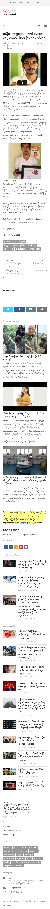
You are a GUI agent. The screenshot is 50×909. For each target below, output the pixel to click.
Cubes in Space (10, 242)
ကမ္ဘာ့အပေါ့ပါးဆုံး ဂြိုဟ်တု (14, 245)
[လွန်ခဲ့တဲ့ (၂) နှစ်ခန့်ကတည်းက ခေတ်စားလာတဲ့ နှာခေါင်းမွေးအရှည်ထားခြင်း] (9, 667)
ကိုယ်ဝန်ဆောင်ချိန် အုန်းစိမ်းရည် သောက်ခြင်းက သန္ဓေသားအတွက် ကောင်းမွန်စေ (23, 415)
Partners (6, 822)
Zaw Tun (8, 48)
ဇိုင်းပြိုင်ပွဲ (32, 245)
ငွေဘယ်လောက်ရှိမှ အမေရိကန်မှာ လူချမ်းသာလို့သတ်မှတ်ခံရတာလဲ (32, 686)
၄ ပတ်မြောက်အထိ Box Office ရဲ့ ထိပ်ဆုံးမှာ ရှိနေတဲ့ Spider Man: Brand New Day (32, 564)
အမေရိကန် (35, 862)
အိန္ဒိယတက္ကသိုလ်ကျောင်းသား (28, 249)
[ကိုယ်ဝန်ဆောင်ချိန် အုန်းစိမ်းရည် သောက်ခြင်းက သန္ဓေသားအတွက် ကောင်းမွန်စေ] (25, 383)
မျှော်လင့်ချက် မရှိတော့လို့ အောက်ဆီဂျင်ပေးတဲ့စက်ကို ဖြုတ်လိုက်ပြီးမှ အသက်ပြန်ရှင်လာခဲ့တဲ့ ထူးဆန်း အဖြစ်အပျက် (24, 481)
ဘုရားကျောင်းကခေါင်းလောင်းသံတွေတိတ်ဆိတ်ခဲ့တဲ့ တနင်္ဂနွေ (31, 784)
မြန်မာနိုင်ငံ (38, 858)
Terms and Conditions (12, 830)
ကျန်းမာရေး (22, 851)
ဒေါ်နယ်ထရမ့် (9, 858)
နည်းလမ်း (20, 858)
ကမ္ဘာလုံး (21, 242)
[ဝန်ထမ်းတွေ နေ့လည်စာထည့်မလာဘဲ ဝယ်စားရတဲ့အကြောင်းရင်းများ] (9, 737)
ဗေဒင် (29, 858)
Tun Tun (32, 660)
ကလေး (23, 847)
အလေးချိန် (8, 249)
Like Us (14, 2)
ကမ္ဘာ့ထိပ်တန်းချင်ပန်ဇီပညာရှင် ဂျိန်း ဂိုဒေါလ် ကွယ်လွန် (22, 358)
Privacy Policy (8, 834)
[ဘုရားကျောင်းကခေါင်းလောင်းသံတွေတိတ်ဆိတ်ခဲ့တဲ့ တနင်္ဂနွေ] (9, 782)
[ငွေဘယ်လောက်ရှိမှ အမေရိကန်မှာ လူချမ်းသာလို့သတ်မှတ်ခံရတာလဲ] (9, 683)
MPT (15, 847)
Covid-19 (7, 847)
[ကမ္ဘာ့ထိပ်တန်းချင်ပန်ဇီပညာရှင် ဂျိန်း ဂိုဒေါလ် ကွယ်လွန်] (25, 326)
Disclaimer (7, 826)
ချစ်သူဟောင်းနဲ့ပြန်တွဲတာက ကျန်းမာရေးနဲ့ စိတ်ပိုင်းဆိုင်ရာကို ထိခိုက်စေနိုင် (32, 635)
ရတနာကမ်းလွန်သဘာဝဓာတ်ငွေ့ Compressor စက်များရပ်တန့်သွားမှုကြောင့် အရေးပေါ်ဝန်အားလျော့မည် (32, 652)
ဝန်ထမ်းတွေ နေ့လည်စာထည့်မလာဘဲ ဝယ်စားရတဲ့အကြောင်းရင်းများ (31, 741)
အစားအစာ (24, 862)
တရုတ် (19, 855)
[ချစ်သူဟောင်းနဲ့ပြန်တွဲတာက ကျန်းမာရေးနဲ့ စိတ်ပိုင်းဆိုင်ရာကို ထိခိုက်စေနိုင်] (9, 631)
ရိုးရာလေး (17, 901)
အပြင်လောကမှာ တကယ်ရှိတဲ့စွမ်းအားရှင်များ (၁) (31, 771)
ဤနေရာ (22, 522)
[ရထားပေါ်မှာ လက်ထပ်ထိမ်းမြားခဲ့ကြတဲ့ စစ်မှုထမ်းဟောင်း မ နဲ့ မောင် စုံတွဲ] (9, 753)
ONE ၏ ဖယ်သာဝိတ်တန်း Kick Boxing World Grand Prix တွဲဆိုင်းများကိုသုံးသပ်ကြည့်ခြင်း (31, 725)
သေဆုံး (15, 862)
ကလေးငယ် (33, 847)
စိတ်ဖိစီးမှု (33, 851)
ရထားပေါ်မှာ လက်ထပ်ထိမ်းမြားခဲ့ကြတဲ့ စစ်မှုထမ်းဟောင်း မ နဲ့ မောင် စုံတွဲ (32, 757)
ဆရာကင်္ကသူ (9, 855)
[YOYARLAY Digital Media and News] (25, 12)
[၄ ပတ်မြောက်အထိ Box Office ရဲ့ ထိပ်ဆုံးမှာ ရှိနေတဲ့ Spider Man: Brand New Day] (9, 561)
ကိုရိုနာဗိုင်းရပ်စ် (10, 851)
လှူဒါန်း (6, 862)
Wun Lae (34, 571)
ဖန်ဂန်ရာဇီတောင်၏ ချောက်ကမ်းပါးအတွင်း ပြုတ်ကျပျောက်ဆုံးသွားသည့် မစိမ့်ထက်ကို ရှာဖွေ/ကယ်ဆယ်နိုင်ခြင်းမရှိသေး (31, 705)
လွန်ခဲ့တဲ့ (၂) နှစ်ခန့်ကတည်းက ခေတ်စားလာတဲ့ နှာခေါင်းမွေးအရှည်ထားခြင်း (31, 670)
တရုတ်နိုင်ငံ (29, 855)
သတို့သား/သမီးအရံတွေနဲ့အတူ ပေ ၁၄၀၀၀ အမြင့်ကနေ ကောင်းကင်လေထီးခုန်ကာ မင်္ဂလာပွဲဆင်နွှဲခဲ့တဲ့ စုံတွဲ (31, 582)
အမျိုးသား (19, 866)
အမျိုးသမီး (8, 866)
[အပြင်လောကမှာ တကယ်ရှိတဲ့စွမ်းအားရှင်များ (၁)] (9, 769)
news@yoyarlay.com (17, 887)
